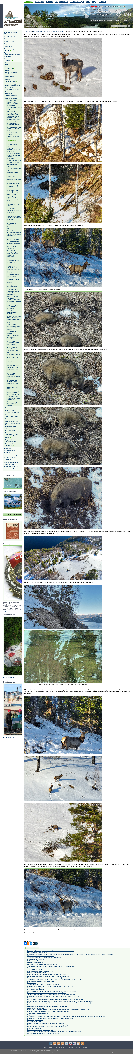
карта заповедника (104, 6)
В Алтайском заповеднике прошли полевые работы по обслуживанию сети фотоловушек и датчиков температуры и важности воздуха (70, 954)
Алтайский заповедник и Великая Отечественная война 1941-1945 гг (12, 425)
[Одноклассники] (28, 943)
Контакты (102, 2)
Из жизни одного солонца (35, 959)
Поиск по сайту (59, 1047)
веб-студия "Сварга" (125, 1052)
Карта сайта (48, 1047)
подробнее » (7, 611)
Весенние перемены (34, 1021)
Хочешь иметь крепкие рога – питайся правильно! (43, 1033)
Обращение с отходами (11, 455)
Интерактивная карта (10, 457)
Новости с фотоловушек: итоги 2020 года (40, 981)
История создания (9, 36)
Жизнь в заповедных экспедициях (11, 67)
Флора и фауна (9, 44)
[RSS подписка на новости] (82, 1043)
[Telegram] (54, 1043)
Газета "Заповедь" (77, 2)
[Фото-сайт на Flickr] (74, 1043)
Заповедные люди (10, 81)
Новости (49, 2)
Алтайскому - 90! (9, 468)
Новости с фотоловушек (35, 1020)
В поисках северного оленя (36, 989)
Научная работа (9, 41)
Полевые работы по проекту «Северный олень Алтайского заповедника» (50, 951)
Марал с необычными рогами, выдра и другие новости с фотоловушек (50, 986)
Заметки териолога (58, 31)
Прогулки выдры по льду (35, 962)
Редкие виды (8, 46)
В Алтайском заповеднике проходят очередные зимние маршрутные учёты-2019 (53, 996)
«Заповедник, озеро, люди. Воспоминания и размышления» (13, 430)
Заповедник (28, 2)
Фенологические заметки (12, 419)
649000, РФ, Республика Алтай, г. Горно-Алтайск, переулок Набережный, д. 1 (32, 1052)
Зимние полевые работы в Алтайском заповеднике (43, 984)
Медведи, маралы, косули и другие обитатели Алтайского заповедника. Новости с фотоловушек (58, 1004)
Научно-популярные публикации (11, 92)
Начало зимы (31, 983)
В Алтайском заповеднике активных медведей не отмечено (46, 998)
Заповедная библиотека (12, 89)
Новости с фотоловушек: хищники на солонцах (42, 964)
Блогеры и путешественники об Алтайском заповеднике (12, 72)
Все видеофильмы (9, 737)
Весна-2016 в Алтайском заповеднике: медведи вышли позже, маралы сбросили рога (54, 1031)
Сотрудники (7, 459)
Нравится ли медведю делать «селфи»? (40, 1030)
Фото (88, 2)
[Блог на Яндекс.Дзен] (62, 1043)
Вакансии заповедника (11, 462)
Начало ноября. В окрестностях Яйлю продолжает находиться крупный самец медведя (55, 999)
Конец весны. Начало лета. (36, 1028)
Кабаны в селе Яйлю (34, 961)
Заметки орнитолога (11, 95)
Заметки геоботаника (11, 421)
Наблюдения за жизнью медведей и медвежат (42, 967)
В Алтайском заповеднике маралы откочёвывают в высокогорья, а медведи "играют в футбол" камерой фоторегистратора (66, 1016)
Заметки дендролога (11, 416)
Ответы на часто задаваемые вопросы (11, 465)
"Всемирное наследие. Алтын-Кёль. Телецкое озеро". (12, 436)
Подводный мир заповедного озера (10, 440)
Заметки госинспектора (12, 408)
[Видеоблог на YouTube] (70, 1043)
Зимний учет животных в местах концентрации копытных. (45, 1023)
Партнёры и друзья (73, 1047)
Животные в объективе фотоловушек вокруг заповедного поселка (48, 976)
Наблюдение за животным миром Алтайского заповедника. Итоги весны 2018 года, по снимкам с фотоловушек (63, 1003)
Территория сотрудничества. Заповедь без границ (12, 54)
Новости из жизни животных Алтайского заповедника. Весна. (46, 993)
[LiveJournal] (36, 943)
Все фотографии (8, 677)
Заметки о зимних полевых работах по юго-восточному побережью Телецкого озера (54, 979)
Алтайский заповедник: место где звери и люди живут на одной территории (51, 994)
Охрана (6, 39)
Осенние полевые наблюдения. (37, 1013)
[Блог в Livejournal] (66, 1043)
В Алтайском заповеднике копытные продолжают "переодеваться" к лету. (50, 1018)
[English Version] (92, 6)
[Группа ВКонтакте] (50, 1043)
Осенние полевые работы (35, 988)
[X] (34, 943)
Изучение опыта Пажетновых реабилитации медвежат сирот (46, 974)
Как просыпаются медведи (35, 1008)
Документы (7, 448)
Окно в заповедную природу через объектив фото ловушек (12, 85)
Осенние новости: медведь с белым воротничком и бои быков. (47, 1026)
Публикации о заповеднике (42, 31)
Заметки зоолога (10, 410)
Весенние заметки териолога (36, 972)
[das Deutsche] (96, 6)
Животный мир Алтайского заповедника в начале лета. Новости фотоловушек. (52, 991)
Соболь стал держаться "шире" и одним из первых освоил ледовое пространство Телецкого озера (58, 1009)
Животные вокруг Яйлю (34, 969)
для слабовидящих (116, 6)
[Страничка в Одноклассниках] (58, 1043)
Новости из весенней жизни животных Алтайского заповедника (47, 1006)
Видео (94, 2)
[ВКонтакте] (25, 943)
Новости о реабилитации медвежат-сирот (40, 971)
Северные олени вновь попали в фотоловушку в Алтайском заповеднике (50, 966)
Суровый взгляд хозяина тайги (37, 952)
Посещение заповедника (12, 514)
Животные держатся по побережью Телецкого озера (44, 957)
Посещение (39, 2)
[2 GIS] (78, 1043)
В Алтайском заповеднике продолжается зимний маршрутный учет (48, 1025)
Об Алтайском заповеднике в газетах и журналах (12, 77)
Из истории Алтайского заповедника (12, 444)
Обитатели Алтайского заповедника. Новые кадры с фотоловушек (48, 978)
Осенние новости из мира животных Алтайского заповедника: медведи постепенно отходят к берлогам (60, 1001)
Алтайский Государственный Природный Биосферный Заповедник (39, 1050)
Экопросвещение (61, 2)
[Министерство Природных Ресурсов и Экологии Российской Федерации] (124, 6)
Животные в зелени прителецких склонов (40, 956)
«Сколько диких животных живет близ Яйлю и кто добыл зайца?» (48, 1011)
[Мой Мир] (31, 943)
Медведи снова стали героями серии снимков (42, 1015)
